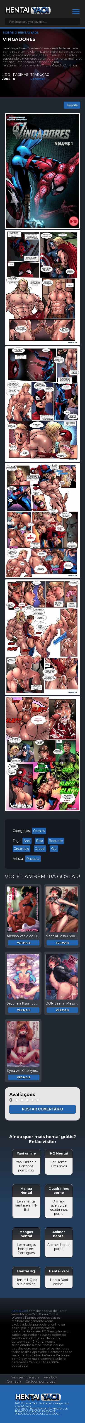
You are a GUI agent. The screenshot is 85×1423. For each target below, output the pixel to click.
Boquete (56, 841)
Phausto (33, 859)
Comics (39, 831)
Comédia (14, 1381)
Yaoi (54, 849)
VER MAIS (23, 942)
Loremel (37, 79)
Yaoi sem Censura (25, 1377)
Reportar (72, 105)
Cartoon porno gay (40, 1381)
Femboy (50, 1377)
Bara (39, 841)
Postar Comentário (42, 1109)
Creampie (21, 849)
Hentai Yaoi (20, 1311)
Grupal (40, 849)
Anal (27, 841)
